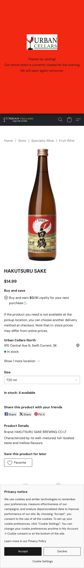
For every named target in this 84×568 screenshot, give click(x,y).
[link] (42, 560)
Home (8, 140)
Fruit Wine (66, 140)
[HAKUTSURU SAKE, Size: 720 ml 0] (42, 205)
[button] (19, 120)
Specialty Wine (42, 140)
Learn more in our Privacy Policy (25, 541)
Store (22, 140)
